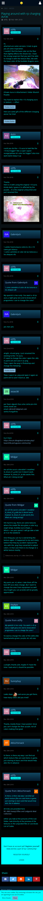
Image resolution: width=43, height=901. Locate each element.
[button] (3, 3)
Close (15, 898)
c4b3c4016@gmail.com (18, 409)
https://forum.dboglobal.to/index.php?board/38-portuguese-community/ (19, 441)
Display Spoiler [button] (10, 107)
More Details (6, 898)
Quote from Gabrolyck (16, 282)
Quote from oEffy (13, 620)
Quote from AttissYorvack (18, 790)
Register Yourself (21, 854)
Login (21, 860)
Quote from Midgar (14, 504)
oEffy (6, 19)
